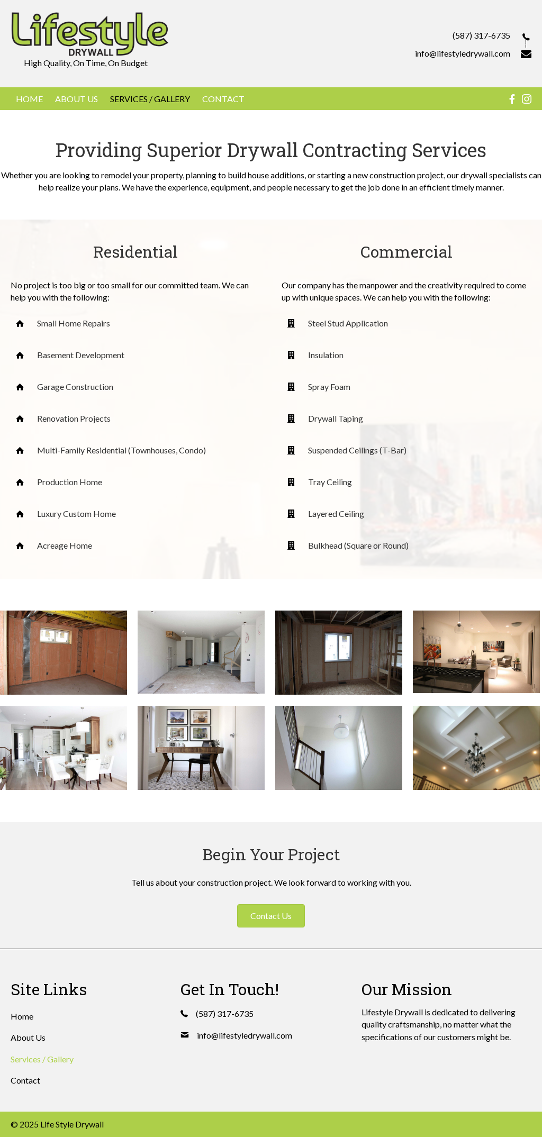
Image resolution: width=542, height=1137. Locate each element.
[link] (29, 98)
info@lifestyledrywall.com (462, 53)
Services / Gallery (42, 1059)
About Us (28, 1037)
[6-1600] (201, 748)
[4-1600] (476, 652)
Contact (25, 1080)
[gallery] (476, 748)
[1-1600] (63, 653)
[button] (271, 915)
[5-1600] (63, 748)
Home (22, 1016)
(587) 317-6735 (481, 35)
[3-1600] (338, 653)
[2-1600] (201, 652)
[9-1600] (338, 748)
